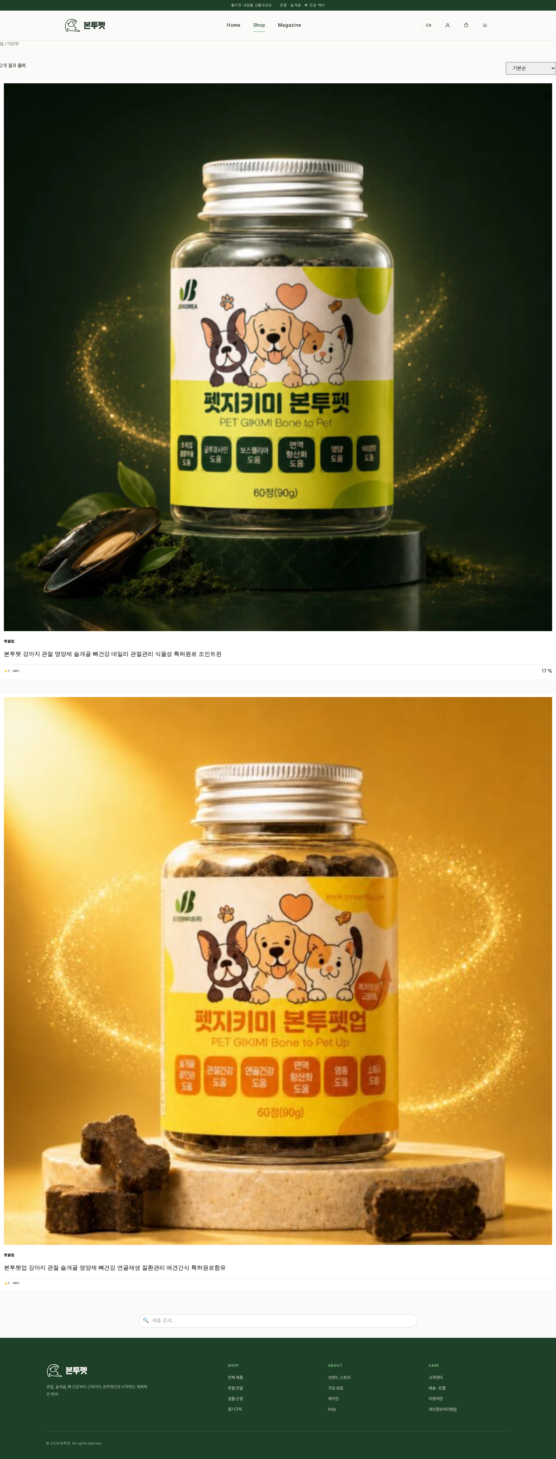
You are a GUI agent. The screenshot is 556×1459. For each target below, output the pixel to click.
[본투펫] (85, 25)
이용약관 (436, 1398)
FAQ (332, 1409)
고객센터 (436, 1377)
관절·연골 (235, 1388)
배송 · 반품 (437, 1388)
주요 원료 (335, 1388)
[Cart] (466, 25)
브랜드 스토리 (339, 1377)
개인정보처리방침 (443, 1409)
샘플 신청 (235, 1398)
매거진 (333, 1398)
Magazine (289, 25)
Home (233, 25)
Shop (259, 25)
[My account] (447, 25)
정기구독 (235, 1409)
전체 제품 (235, 1377)
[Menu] (485, 25)
